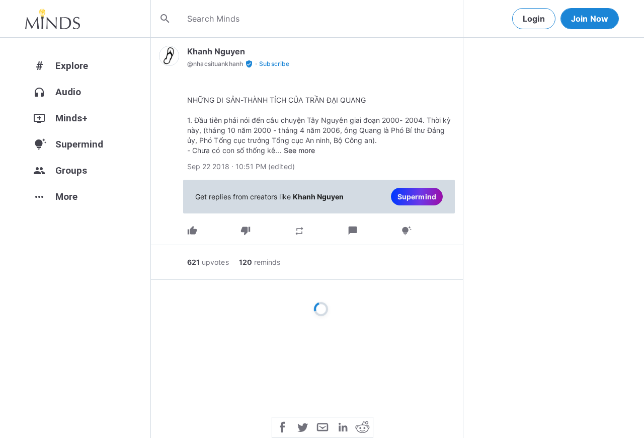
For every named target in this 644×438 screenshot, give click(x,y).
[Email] (322, 426)
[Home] (52, 18)
